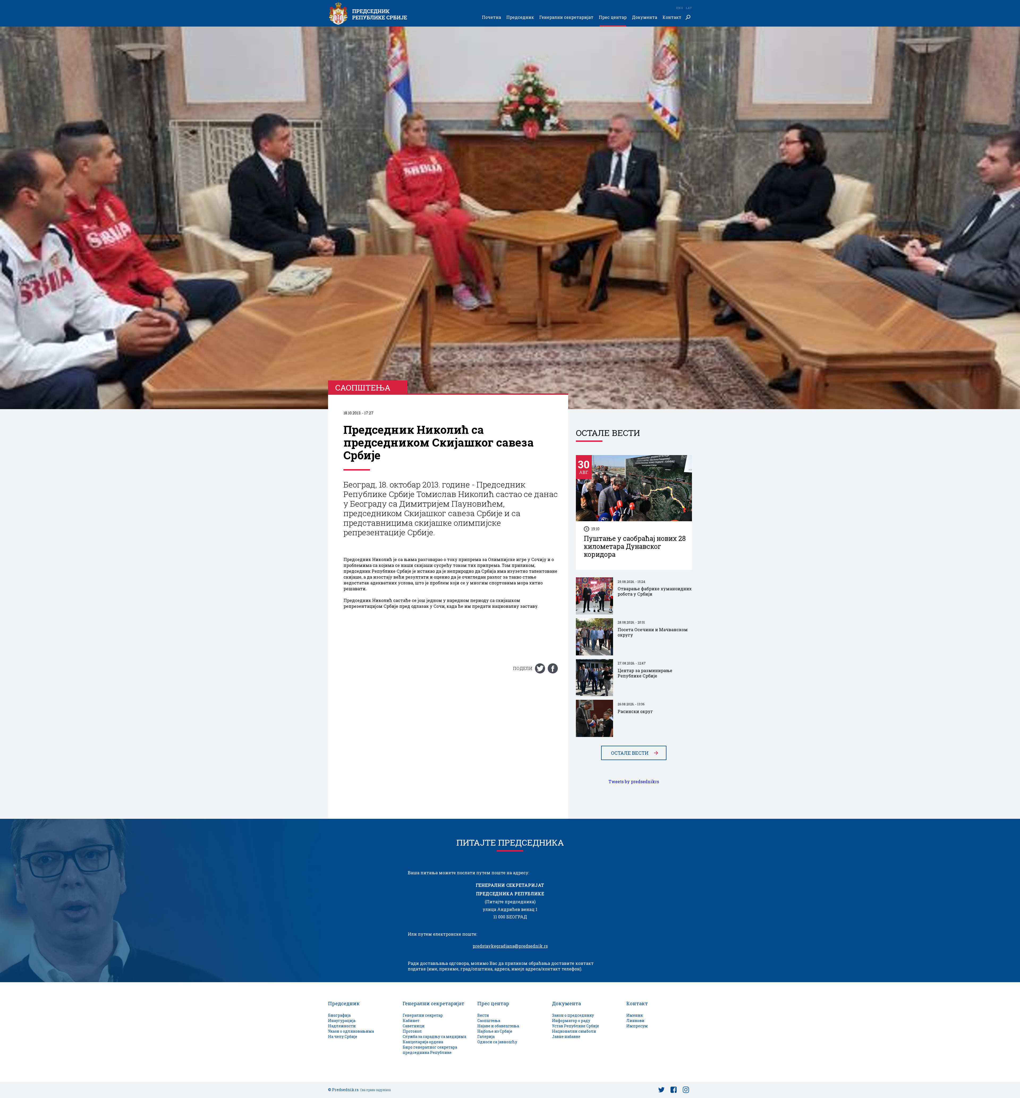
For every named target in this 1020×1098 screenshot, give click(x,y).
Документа (644, 17)
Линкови (635, 1020)
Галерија (486, 1036)
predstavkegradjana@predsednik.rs (510, 946)
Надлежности (342, 1025)
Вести (483, 1015)
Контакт (671, 17)
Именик (634, 1015)
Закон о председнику (573, 1015)
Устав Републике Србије (575, 1025)
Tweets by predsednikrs (634, 782)
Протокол (412, 1031)
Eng (679, 8)
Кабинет (411, 1020)
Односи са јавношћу (497, 1041)
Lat (689, 8)
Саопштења (488, 1020)
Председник (520, 17)
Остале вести (630, 753)
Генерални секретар (423, 1015)
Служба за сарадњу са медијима (434, 1036)
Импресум (637, 1025)
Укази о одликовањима (351, 1031)
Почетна (491, 17)
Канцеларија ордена (423, 1041)
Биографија (339, 1015)
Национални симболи (574, 1031)
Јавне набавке (566, 1036)
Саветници (413, 1025)
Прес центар (613, 17)
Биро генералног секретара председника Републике (430, 1050)
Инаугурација (341, 1020)
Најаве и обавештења (498, 1025)
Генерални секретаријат (566, 17)
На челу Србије (342, 1036)
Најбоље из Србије (494, 1031)
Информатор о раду (571, 1020)
